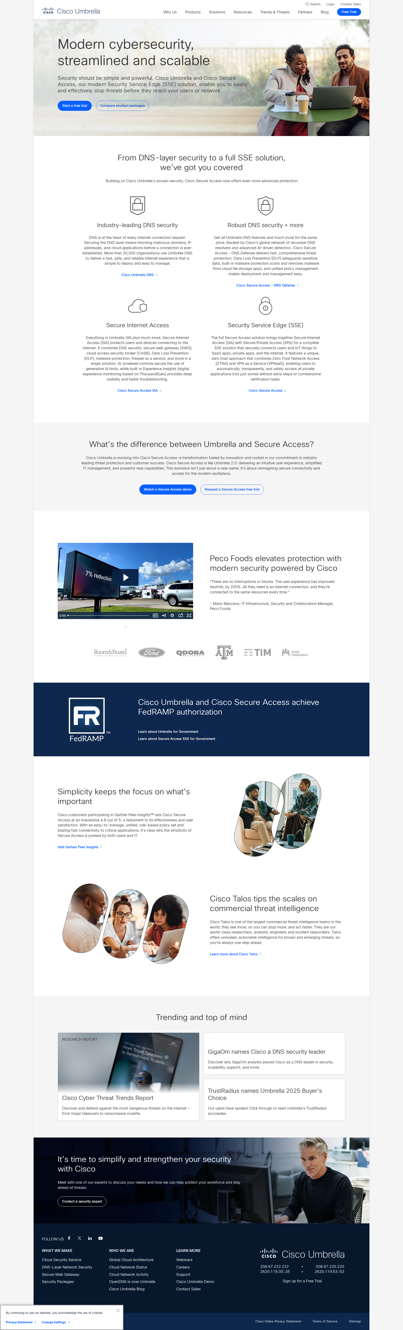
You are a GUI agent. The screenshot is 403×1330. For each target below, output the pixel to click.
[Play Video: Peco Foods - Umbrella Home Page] (125, 577)
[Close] (118, 1310)
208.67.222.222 (274, 1267)
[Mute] (164, 615)
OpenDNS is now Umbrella (132, 1282)
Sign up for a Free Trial (302, 1281)
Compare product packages (122, 105)
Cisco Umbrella (71, 10)
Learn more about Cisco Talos (234, 954)
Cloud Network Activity (129, 1274)
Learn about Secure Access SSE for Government (176, 739)
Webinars (184, 1260)
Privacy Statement (19, 1322)
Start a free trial (74, 105)
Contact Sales (188, 1289)
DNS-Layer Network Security (67, 1267)
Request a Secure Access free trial (232, 489)
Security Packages (58, 1282)
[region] (61, 1317)
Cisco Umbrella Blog (127, 1289)
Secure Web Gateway (60, 1274)
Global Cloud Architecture (131, 1260)
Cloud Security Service (61, 1260)
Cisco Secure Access (265, 390)
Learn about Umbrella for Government (168, 731)
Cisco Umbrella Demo (195, 1282)
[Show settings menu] (172, 615)
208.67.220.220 (330, 1267)
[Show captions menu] (155, 615)
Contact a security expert (82, 1201)
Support (183, 1274)
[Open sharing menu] (180, 615)
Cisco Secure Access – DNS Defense (265, 285)
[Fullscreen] (189, 615)
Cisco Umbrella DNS (137, 275)
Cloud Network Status (128, 1267)
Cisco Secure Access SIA (138, 390)
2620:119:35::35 (275, 1272)
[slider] (108, 615)
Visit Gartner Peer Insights (78, 847)
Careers (183, 1267)
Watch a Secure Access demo (168, 489)
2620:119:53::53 (329, 1272)
